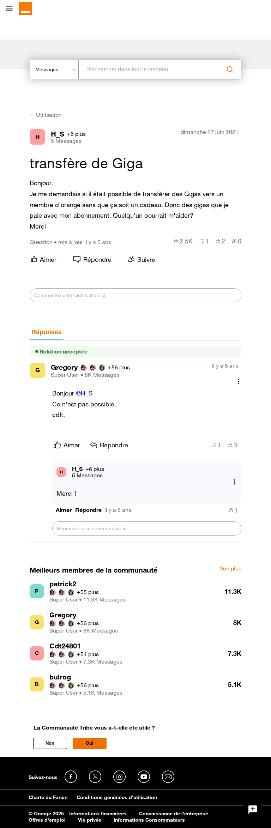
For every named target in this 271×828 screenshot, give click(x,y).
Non (50, 743)
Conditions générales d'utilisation (117, 797)
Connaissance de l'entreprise (173, 813)
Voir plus (230, 569)
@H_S (84, 393)
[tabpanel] (135, 441)
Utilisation (49, 114)
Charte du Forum (48, 797)
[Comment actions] (238, 381)
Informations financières (98, 813)
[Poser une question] (253, 810)
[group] (183, 240)
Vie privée (89, 820)
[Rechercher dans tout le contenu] (230, 69)
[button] (64, 510)
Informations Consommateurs (149, 820)
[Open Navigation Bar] (11, 9)
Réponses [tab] (46, 332)
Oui (90, 743)
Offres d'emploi (47, 820)
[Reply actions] (234, 481)
